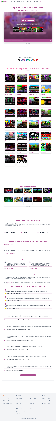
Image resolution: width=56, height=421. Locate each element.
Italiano (49, 403)
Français (49, 400)
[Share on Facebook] (22, 60)
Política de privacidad (32, 398)
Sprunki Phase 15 (9, 282)
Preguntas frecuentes (32, 406)
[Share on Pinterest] (37, 60)
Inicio (11, 1)
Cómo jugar (31, 405)
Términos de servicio (32, 400)
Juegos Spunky (35, 1)
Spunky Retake (18, 406)
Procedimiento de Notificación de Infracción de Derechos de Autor (7, 404)
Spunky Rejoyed (18, 405)
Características (31, 403)
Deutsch (43, 400)
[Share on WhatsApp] (29, 60)
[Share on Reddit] (34, 60)
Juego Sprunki (29, 1)
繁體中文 (43, 398)
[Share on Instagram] (24, 60)
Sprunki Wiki (18, 413)
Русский (43, 405)
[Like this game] (49, 40)
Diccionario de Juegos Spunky (20, 411)
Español (49, 401)
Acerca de (30, 408)
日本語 (49, 398)
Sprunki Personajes (19, 408)
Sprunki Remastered (19, 414)
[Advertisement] (28, 49)
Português (44, 403)
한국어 (43, 401)
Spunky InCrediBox (17, 1)
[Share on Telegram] (32, 60)
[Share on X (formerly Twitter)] (19, 60)
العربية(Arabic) (50, 405)
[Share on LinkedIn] (27, 60)
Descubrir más (31, 401)
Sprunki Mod (23, 1)
